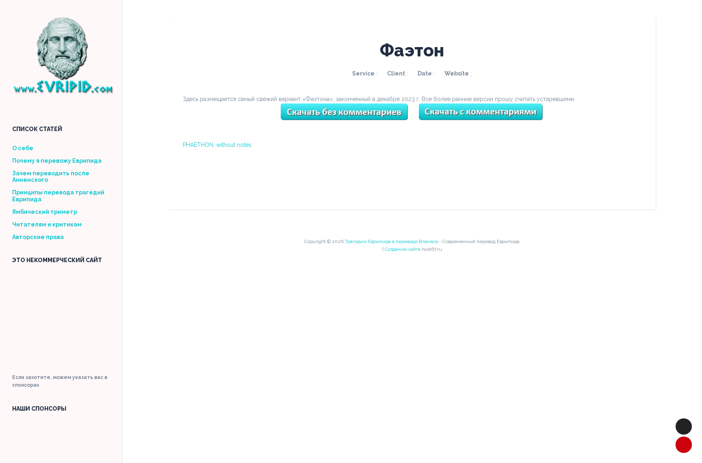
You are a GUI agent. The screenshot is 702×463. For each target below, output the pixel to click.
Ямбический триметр (44, 212)
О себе (22, 148)
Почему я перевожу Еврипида (57, 160)
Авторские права (38, 237)
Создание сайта (402, 249)
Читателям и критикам (47, 224)
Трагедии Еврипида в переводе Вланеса (391, 241)
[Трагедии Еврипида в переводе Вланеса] (63, 91)
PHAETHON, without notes (217, 145)
